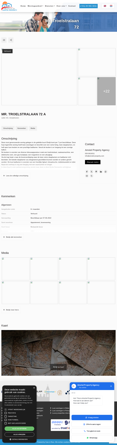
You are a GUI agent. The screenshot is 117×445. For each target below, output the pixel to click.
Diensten (49, 6)
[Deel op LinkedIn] (101, 171)
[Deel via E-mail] (87, 176)
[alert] (19, 414)
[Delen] (10, 40)
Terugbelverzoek (93, 431)
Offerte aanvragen (93, 424)
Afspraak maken (93, 162)
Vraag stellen (93, 417)
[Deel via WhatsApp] (106, 171)
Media (33, 128)
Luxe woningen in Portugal (62, 411)
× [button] (34, 388)
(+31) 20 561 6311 (88, 6)
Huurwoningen (38, 411)
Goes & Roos (49, 442)
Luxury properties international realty (65, 413)
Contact (72, 6)
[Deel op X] (91, 171)
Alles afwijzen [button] (19, 434)
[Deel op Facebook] (87, 171)
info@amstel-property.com (94, 156)
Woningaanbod (35, 6)
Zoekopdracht (38, 415)
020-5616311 (90, 153)
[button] (5, 409)
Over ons (61, 6)
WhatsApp (93, 438)
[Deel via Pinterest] (96, 171)
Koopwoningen (38, 408)
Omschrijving (8, 128)
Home (23, 6)
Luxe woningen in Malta (61, 408)
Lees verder (18, 405)
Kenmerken (21, 128)
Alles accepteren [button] (19, 429)
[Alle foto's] (4, 40)
